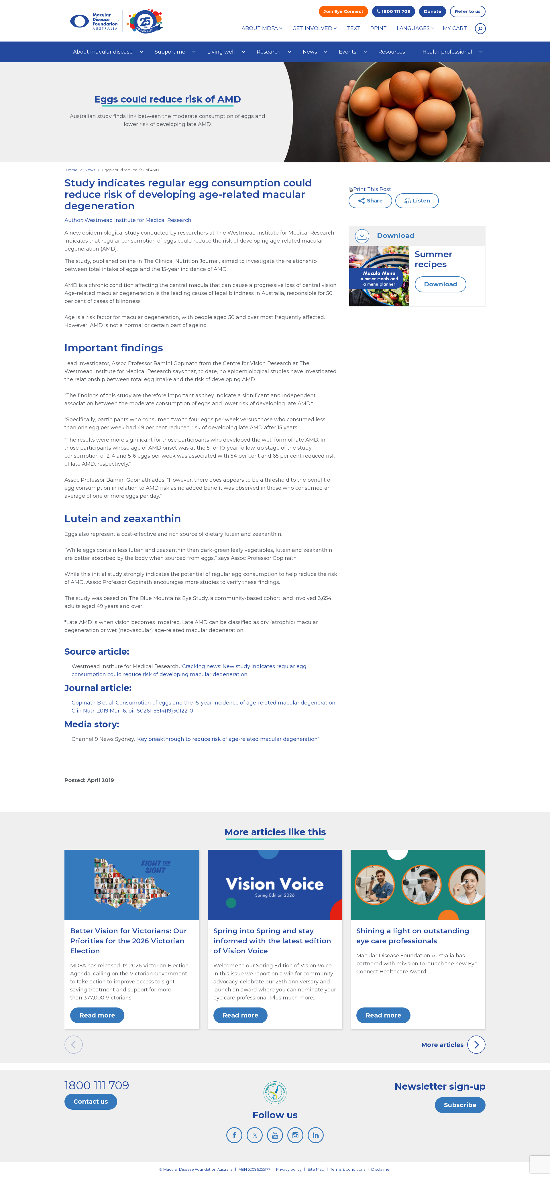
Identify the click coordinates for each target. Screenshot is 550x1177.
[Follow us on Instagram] (295, 1135)
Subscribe (460, 1105)
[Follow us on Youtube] (275, 1135)
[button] (480, 28)
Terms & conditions (347, 1169)
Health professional (447, 52)
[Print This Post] (351, 189)
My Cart (455, 28)
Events (347, 52)
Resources (391, 52)
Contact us (91, 1101)
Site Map (316, 1169)
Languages (413, 28)
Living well (221, 52)
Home (72, 170)
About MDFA (259, 28)
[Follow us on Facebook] (234, 1135)
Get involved (312, 28)
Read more (97, 1015)
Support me (170, 52)
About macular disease (103, 52)
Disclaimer (381, 1169)
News (310, 52)
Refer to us (468, 11)
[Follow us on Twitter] (255, 1135)
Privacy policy (289, 1169)
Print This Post (372, 189)
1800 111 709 (395, 11)
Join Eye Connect (343, 11)
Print (378, 28)
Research (269, 52)
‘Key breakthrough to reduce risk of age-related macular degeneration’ (227, 739)
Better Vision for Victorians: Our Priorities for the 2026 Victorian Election (128, 941)
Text (353, 28)
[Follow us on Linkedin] (316, 1135)
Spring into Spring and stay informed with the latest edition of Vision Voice (272, 941)
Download (440, 284)
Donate (432, 11)
